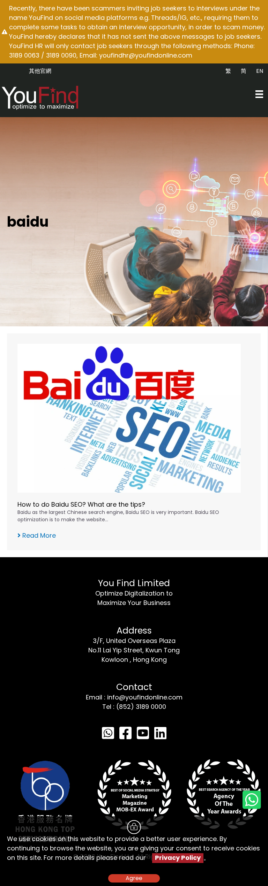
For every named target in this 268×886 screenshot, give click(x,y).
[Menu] (259, 94)
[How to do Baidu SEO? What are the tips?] (129, 417)
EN (259, 71)
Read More (38, 535)
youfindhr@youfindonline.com (145, 55)
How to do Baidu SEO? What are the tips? (81, 504)
